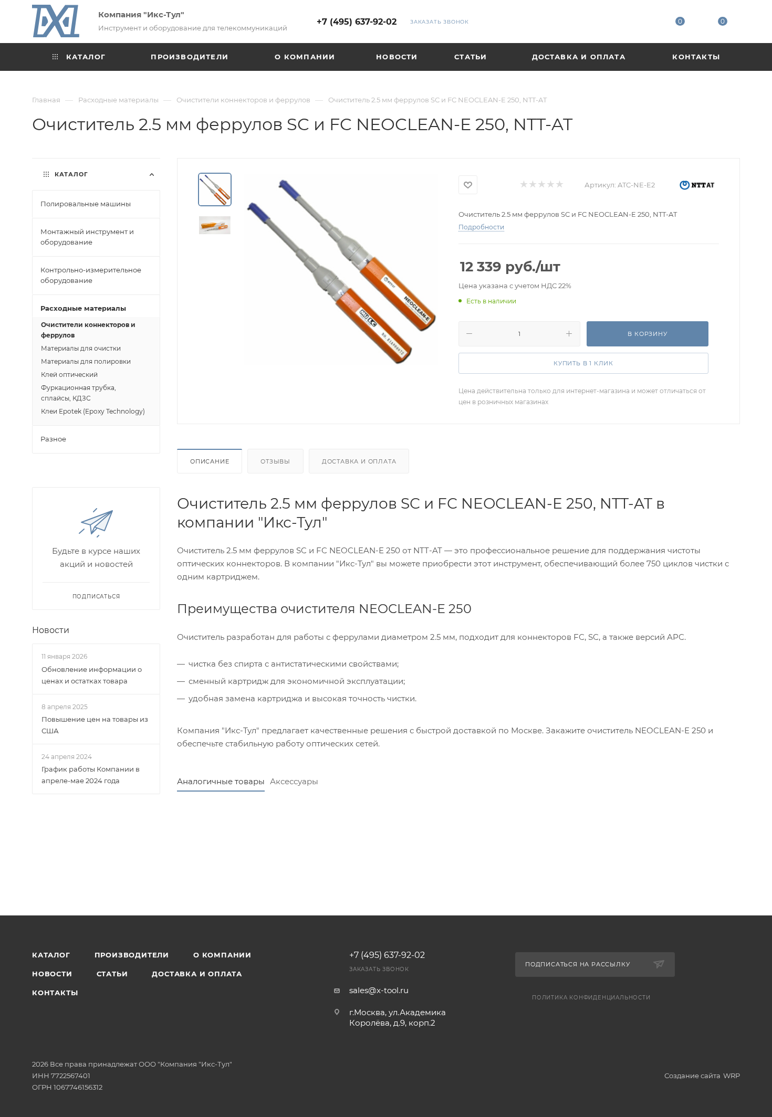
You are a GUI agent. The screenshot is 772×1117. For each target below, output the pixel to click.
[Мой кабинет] (637, 23)
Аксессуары (294, 781)
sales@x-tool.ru (379, 990)
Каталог (51, 955)
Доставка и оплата (359, 461)
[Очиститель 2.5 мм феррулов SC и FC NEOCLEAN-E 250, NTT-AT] (341, 269)
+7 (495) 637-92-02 (357, 22)
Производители (132, 955)
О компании (222, 955)
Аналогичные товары (221, 781)
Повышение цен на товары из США (94, 725)
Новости (50, 630)
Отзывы (275, 461)
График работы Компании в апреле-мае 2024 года (90, 775)
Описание (209, 461)
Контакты (55, 992)
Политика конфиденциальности (591, 997)
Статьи (112, 974)
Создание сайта (692, 1075)
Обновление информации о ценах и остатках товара (91, 675)
